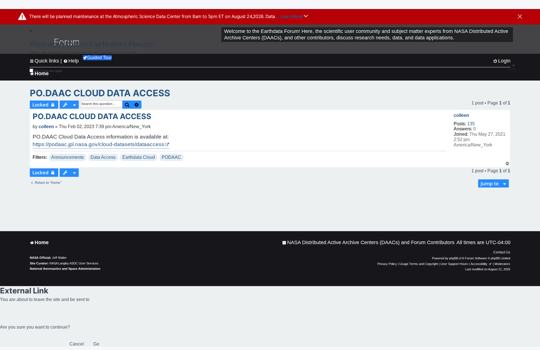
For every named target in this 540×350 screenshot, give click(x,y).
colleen (461, 115)
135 (471, 123)
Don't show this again (48, 70)
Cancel (76, 344)
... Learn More (289, 16)
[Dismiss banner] (520, 17)
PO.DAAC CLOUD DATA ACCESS (100, 93)
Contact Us (501, 252)
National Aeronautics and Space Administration (65, 268)
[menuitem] (368, 242)
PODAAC (171, 157)
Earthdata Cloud (138, 157)
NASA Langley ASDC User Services (74, 263)
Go (96, 344)
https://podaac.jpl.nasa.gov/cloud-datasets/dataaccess (98, 144)
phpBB (453, 258)
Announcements (67, 157)
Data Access (103, 157)
